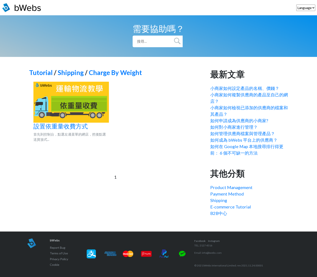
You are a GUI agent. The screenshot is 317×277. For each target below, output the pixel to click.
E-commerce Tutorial (230, 206)
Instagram (214, 241)
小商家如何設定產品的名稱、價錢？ (244, 88)
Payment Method (227, 193)
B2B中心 (218, 213)
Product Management (231, 187)
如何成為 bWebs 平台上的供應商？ (244, 139)
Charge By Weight (115, 72)
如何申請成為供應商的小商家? (239, 120)
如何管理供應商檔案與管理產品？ (242, 133)
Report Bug (57, 247)
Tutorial (41, 72)
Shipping (71, 72)
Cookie (54, 264)
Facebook (200, 241)
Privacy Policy (59, 259)
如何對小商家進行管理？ (234, 127)
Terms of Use (59, 253)
